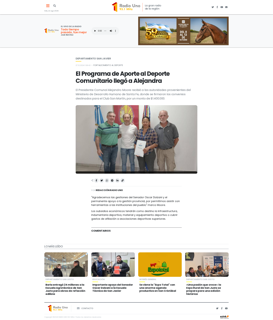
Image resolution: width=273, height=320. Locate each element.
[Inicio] (126, 7)
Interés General (147, 279)
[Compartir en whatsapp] (107, 180)
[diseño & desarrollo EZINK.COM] (224, 317)
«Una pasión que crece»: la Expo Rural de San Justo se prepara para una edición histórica (203, 289)
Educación (98, 279)
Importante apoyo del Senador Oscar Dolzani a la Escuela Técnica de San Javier (112, 288)
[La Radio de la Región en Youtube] (222, 7)
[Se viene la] (160, 264)
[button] (54, 5)
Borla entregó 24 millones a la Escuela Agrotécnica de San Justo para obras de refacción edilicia (65, 289)
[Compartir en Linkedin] (117, 180)
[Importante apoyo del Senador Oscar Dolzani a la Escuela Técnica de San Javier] (113, 264)
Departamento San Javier (93, 58)
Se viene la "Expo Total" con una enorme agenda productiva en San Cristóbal (157, 288)
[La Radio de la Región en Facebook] (217, 7)
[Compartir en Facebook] (96, 180)
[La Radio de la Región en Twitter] (212, 7)
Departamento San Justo (60, 279)
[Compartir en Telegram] (112, 180)
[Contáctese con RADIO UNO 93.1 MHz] (226, 7)
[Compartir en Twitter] (101, 180)
